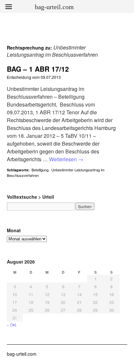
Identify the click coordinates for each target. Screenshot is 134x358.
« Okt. (12, 324)
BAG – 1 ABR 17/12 (38, 69)
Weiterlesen (66, 159)
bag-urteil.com (21, 354)
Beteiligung (40, 169)
